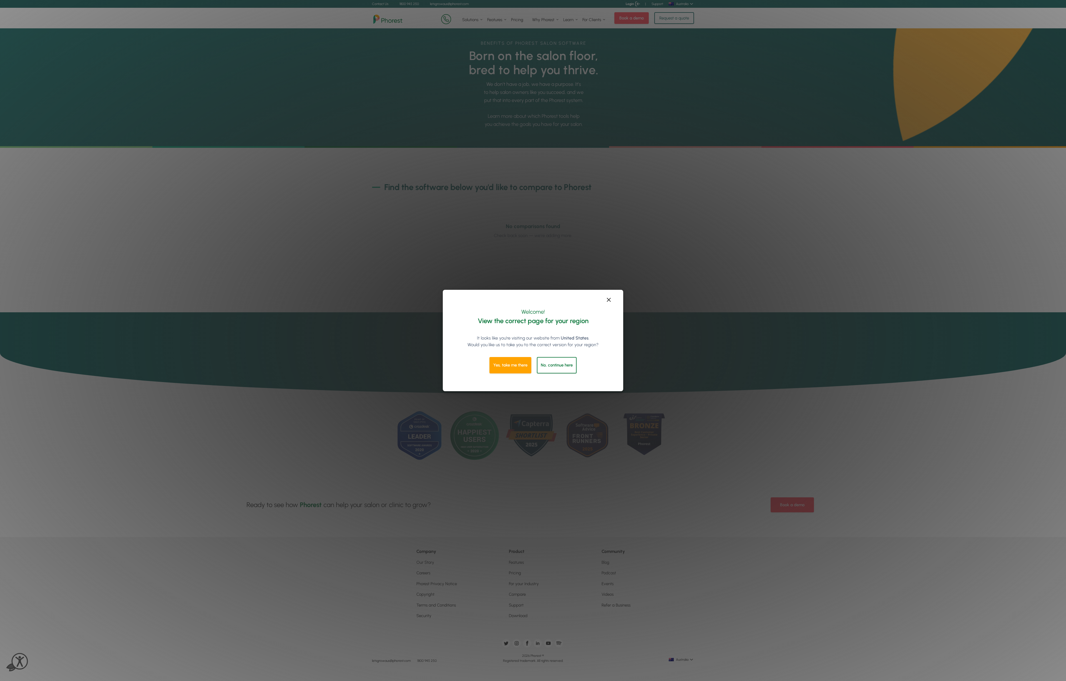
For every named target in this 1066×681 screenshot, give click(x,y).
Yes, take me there (510, 365)
